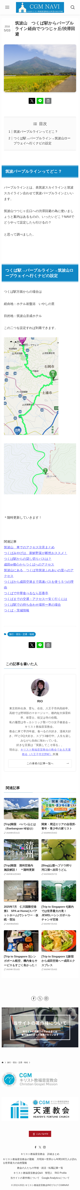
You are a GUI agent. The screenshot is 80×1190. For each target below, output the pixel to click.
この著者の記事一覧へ (40, 763)
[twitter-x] (40, 998)
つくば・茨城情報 (16, 610)
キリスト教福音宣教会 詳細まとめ (40, 1154)
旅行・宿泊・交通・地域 (21, 634)
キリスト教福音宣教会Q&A (28, 1172)
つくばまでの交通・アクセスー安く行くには (35, 599)
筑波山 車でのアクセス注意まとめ (29, 547)
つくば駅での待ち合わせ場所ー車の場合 (32, 604)
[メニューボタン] (7, 7)
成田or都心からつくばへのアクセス (29, 564)
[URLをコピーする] (48, 101)
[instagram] (46, 998)
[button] (32, 101)
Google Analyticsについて (56, 1177)
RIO (40, 701)
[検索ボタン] (73, 7)
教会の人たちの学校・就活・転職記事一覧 (40, 1168)
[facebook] (33, 998)
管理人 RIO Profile (56, 1172)
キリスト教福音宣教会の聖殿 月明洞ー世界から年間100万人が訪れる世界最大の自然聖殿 (40, 1161)
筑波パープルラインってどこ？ (36, 131)
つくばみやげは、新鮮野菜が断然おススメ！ (35, 553)
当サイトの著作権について (24, 1177)
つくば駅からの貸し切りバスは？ (27, 559)
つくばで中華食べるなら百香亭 (26, 593)
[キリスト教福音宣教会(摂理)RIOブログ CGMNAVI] (40, 7)
